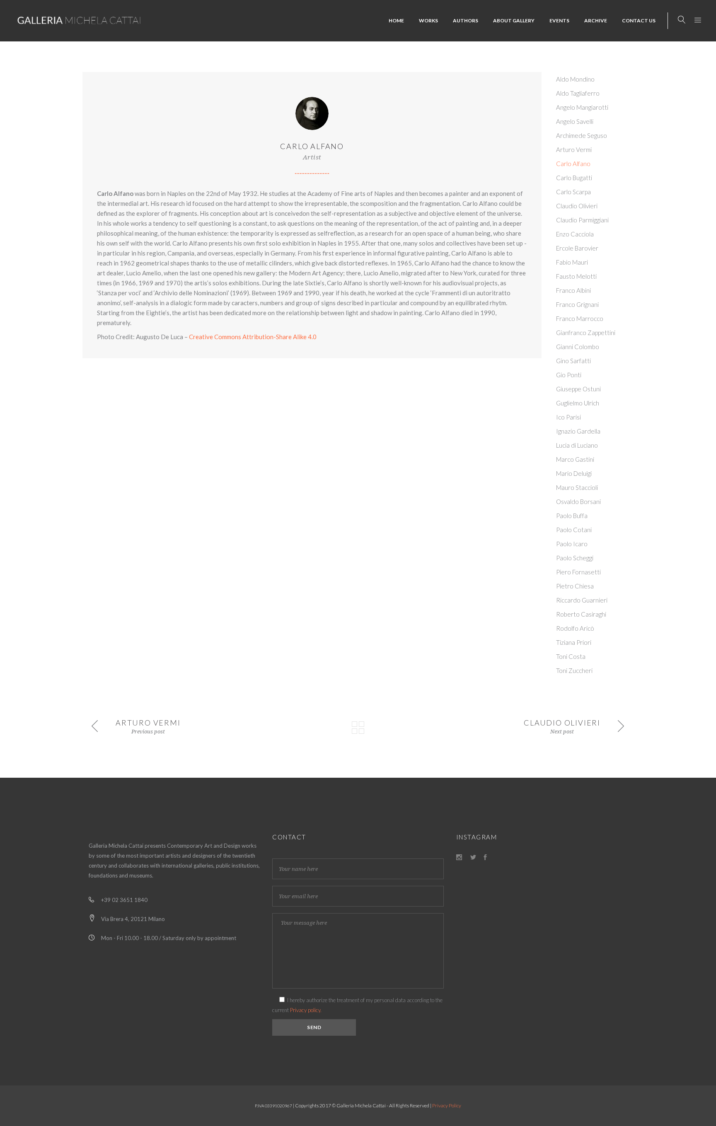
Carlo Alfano (573, 163)
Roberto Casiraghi (581, 614)
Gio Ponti (568, 375)
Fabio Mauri (572, 262)
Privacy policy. (306, 1010)
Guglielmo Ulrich (577, 403)
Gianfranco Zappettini (585, 332)
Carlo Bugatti (574, 177)
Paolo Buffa (572, 515)
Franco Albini (573, 290)
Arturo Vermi (574, 149)
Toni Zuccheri (574, 670)
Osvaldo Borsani (578, 501)
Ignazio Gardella (578, 431)
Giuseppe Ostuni (578, 389)
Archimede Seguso (581, 135)
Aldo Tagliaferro (578, 93)
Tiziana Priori (573, 642)
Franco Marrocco (579, 318)
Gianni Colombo (577, 346)
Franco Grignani (577, 304)
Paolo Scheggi (574, 558)
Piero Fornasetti (578, 572)
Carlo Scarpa (573, 191)
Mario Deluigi (574, 473)
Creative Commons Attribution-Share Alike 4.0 (253, 336)
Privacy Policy (446, 1105)
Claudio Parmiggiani (582, 220)
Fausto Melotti (576, 276)
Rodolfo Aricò (575, 628)
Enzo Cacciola (575, 234)
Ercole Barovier (577, 248)
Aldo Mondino (575, 79)
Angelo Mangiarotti (582, 107)
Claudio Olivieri (576, 206)
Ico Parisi (568, 417)
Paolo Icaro (572, 543)
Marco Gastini (575, 459)
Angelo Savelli (574, 121)
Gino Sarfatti (573, 360)
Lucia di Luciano (577, 445)
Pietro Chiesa (575, 586)
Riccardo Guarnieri (581, 600)
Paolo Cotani (574, 529)
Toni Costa (570, 656)
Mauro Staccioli (577, 487)
